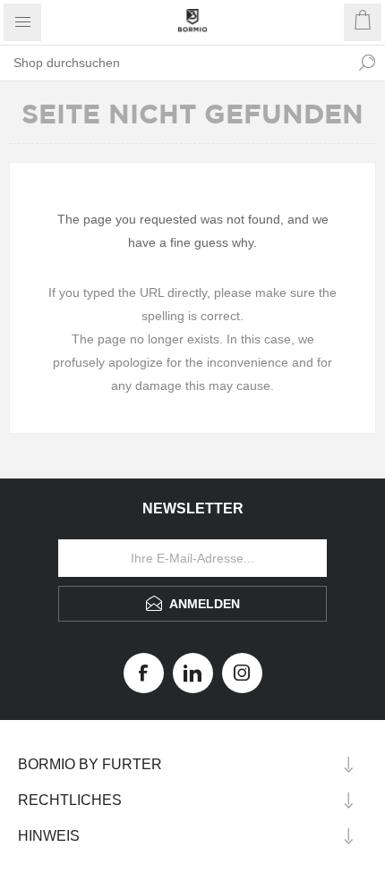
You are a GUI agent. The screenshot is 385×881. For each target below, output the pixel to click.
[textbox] (174, 62)
